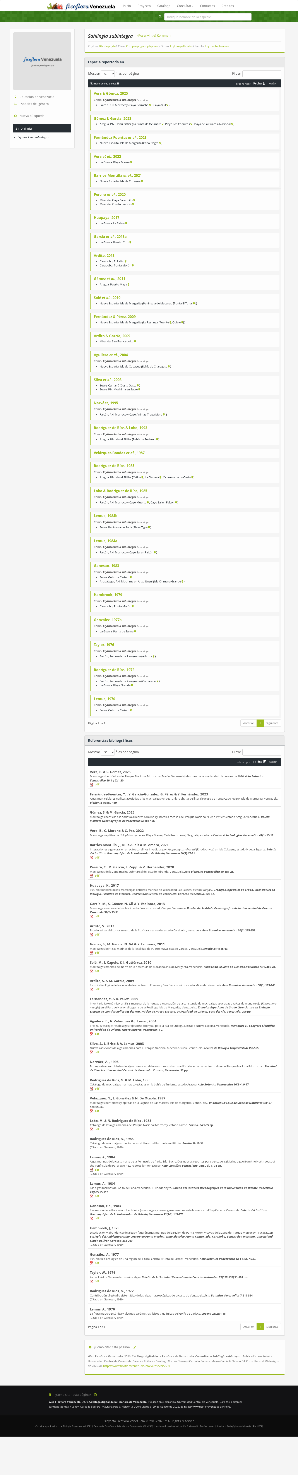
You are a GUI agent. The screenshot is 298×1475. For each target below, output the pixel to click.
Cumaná (113, 385)
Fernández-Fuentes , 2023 (120, 137)
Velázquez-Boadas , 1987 (119, 452)
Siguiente (272, 723)
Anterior (248, 723)
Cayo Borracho (139, 105)
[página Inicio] (81, 5)
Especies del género (34, 104)
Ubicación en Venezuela (36, 97)
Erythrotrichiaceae (217, 46)
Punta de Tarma (123, 631)
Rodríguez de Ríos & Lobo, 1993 (120, 427)
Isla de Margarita (131, 143)
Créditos (227, 5)
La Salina (119, 223)
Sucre (103, 385)
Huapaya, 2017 (106, 217)
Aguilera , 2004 (111, 354)
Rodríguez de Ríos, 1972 (114, 669)
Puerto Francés (122, 204)
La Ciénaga (152, 477)
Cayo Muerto (137, 502)
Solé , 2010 (107, 297)
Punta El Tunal (183, 303)
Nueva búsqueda (32, 116)
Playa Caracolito (122, 200)
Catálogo (163, 5)
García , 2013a (110, 236)
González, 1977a (108, 619)
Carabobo (106, 261)
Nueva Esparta (109, 143)
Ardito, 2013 (104, 255)
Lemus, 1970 (104, 698)
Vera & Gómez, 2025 (111, 93)
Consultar (184, 5)
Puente (164, 322)
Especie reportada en (106, 62)
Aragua (104, 124)
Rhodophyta (107, 46)
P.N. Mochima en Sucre (123, 389)
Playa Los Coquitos (177, 124)
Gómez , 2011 (109, 278)
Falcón (104, 105)
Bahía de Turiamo (144, 439)
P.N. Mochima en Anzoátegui (134, 581)
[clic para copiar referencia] (134, 1347)
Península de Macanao (157, 303)
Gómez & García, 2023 (112, 118)
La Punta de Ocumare (147, 124)
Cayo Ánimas (137, 414)
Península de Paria (120, 527)
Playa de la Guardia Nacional (212, 124)
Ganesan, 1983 (106, 565)
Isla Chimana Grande (167, 581)
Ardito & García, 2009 (112, 335)
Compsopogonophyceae (142, 46)
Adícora (147, 656)
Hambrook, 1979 (108, 594)
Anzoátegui (107, 581)
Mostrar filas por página (113, 73)
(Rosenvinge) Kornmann (154, 35)
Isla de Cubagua (130, 181)
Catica (137, 477)
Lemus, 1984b (105, 515)
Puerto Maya (118, 284)
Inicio (127, 5)
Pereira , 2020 (110, 194)
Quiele (176, 322)
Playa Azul (159, 105)
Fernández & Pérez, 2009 (115, 316)
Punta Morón (122, 265)
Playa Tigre (140, 527)
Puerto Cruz (121, 242)
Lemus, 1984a (105, 540)
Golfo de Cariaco (118, 577)
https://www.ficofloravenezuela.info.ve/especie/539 (136, 1366)
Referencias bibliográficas (110, 740)
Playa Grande (121, 685)
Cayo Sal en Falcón (163, 502)
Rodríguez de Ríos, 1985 (114, 465)
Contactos (207, 5)
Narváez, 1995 (106, 402)
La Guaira (106, 162)
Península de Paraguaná (125, 656)
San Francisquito (123, 341)
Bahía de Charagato (154, 366)
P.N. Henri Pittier (120, 124)
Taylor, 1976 (104, 644)
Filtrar (236, 73)
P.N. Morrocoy (119, 105)
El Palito (119, 261)
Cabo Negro (151, 143)
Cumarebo (149, 681)
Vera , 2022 (107, 156)
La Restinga (150, 322)
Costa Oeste (128, 385)
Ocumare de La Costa (177, 477)
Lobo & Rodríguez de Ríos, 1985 (120, 490)
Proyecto (144, 5)
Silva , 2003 (108, 379)
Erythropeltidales (181, 46)
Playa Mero (155, 414)
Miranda (105, 200)
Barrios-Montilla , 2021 (118, 175)
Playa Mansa (121, 162)
